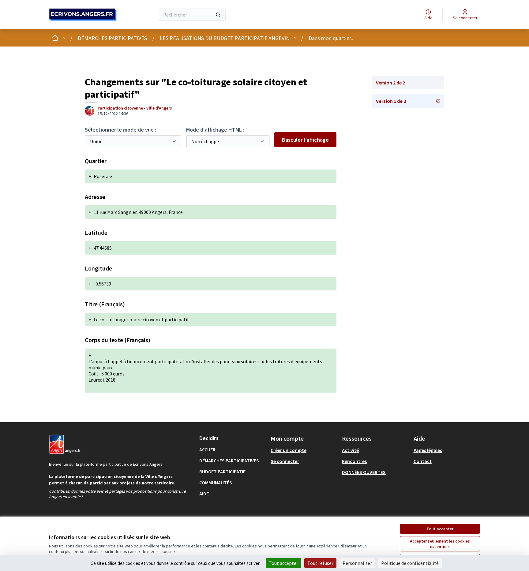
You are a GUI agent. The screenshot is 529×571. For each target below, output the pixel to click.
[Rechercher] (218, 15)
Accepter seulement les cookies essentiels (440, 543)
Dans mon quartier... (332, 38)
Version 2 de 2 (390, 83)
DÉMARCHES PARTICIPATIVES (112, 38)
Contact (423, 461)
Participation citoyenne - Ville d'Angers (135, 108)
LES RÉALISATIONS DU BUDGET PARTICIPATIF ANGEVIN (225, 38)
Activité (350, 450)
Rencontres (354, 461)
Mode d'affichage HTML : (215, 129)
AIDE (204, 494)
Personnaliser (357, 563)
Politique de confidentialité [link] (410, 563)
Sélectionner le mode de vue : (120, 129)
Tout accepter (439, 529)
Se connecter (285, 461)
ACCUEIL (207, 449)
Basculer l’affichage (305, 139)
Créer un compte (288, 450)
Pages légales (428, 450)
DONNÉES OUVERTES (364, 472)
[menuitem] (232, 449)
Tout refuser (320, 563)
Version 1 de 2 (391, 101)
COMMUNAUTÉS (215, 483)
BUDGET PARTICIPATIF (222, 471)
